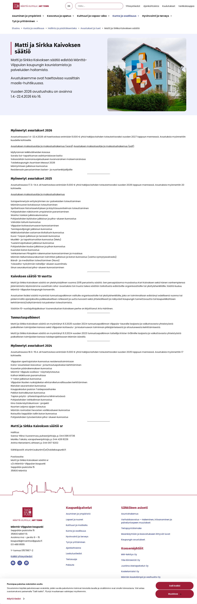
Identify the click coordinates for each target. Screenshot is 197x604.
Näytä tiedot (14, 598)
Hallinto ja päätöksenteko (62, 28)
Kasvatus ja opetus (59, 16)
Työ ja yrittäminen (23, 21)
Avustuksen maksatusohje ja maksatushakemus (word (41, 146)
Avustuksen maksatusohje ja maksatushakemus (38, 194)
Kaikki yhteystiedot (21, 556)
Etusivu (16, 28)
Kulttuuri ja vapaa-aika (92, 16)
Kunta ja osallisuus (124, 16)
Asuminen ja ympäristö (26, 16)
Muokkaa (173, 594)
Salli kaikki (174, 585)
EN (69, 6)
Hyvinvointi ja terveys (155, 16)
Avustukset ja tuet (91, 28)
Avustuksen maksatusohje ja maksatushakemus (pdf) (104, 146)
